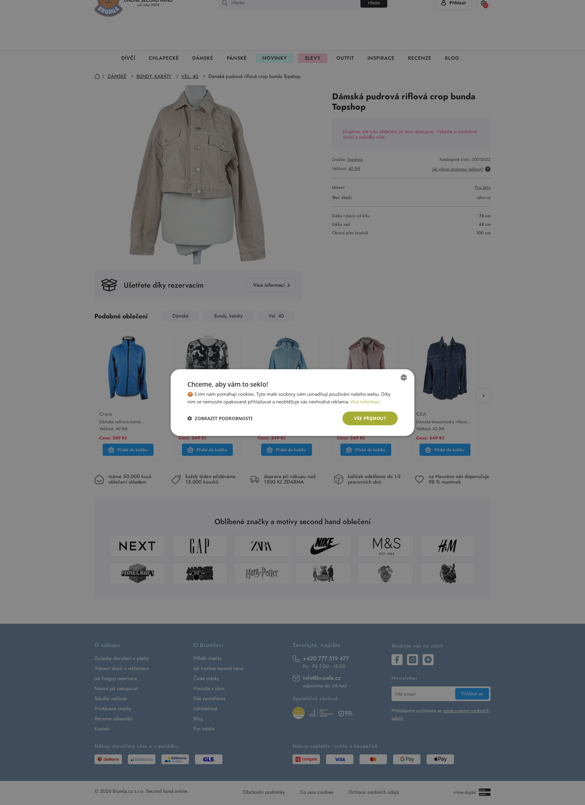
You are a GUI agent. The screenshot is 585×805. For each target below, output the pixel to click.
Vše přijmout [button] (370, 418)
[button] (220, 418)
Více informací (365, 402)
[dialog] (292, 402)
